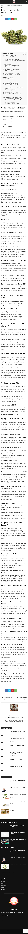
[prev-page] (2, 773)
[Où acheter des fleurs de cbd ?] (5, 768)
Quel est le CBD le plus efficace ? (12, 84)
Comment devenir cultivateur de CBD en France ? (14, 94)
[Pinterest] (12, 19)
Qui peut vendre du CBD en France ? (10, 92)
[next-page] (4, 773)
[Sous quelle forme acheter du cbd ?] (5, 747)
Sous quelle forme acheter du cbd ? (17, 745)
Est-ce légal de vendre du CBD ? (11, 100)
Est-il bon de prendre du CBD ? (12, 71)
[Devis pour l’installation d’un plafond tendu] (5, 782)
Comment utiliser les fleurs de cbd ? (17, 731)
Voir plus (13, 816)
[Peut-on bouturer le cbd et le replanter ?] (5, 796)
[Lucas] (2, 16)
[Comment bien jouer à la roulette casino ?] (5, 827)
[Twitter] (9, 19)
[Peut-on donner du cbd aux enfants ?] (5, 789)
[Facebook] (6, 19)
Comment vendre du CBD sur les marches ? (13, 93)
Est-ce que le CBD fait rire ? (10, 56)
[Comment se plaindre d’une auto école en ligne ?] (5, 841)
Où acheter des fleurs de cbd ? (16, 766)
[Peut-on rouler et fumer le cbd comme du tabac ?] (5, 811)
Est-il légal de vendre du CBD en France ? (14, 103)
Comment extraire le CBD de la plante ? (12, 74)
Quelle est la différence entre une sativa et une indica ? (15, 60)
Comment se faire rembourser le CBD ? (13, 90)
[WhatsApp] (15, 19)
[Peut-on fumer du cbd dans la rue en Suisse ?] (5, 834)
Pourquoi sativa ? (8, 64)
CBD (5, 5)
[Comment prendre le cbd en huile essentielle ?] (5, 740)
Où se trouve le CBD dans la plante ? (12, 75)
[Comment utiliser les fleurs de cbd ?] (5, 733)
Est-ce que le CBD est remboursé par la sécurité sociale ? (15, 80)
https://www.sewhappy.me (14, 715)
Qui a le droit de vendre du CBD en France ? (13, 97)
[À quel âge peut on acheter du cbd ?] (5, 761)
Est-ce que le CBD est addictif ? (12, 102)
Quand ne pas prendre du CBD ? (9, 68)
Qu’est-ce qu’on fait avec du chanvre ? (12, 65)
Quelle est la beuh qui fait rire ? (9, 55)
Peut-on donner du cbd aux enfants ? (18, 787)
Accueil (2, 5)
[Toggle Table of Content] (23, 54)
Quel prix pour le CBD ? (9, 78)
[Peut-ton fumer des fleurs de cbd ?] (5, 804)
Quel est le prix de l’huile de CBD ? (12, 82)
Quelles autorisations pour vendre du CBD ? (14, 98)
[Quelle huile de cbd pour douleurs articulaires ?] (5, 754)
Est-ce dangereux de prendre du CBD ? (12, 69)
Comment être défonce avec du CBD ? (12, 59)
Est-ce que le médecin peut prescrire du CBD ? (15, 85)
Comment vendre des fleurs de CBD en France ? (15, 99)
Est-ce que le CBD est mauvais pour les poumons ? (15, 70)
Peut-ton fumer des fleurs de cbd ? (17, 801)
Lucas (5, 15)
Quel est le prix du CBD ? (8, 77)
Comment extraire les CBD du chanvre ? (11, 73)
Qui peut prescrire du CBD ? (11, 89)
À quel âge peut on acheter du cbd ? (17, 759)
